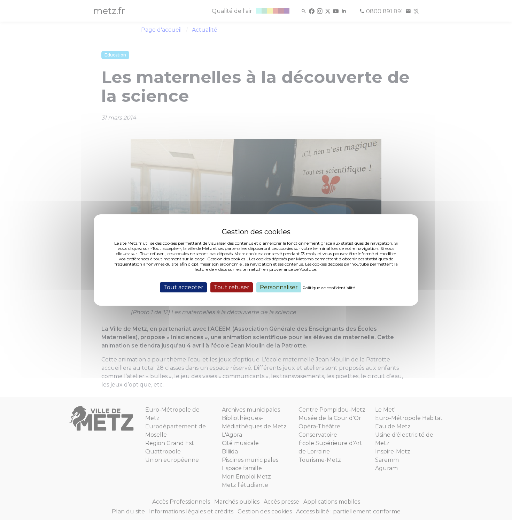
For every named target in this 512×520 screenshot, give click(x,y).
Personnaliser (279, 287)
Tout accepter (183, 287)
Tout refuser (231, 287)
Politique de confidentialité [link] (328, 287)
